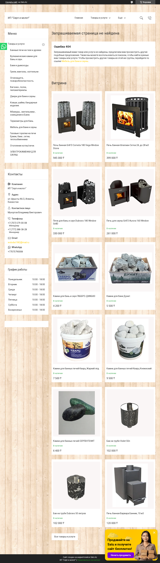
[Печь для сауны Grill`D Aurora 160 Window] (130, 192)
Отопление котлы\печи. (22, 145)
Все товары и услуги (64, 536)
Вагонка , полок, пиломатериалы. (18, 88)
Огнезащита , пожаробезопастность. (22, 79)
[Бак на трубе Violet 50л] (130, 412)
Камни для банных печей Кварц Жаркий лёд (76, 368)
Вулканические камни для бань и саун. (23, 58)
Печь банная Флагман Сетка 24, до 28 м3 (128, 145)
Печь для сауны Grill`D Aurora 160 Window (128, 220)
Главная (79, 18)
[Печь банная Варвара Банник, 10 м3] (130, 485)
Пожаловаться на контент (88, 560)
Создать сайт (11, 2)
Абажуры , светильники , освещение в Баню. (22, 113)
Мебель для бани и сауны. (75, 61)
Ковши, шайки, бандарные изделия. (23, 104)
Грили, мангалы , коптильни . (24, 71)
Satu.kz (94, 557)
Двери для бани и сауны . (23, 96)
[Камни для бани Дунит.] (130, 268)
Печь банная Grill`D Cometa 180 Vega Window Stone (76, 147)
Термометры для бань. (22, 121)
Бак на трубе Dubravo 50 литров (69, 513)
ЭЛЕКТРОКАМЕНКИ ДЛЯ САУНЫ (23, 153)
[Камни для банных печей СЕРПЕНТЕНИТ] (76, 412)
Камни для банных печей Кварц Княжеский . (129, 368)
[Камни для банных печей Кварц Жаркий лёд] (76, 340)
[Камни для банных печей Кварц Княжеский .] (130, 340)
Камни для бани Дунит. (119, 296)
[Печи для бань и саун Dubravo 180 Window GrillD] (76, 192)
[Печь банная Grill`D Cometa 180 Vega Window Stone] (76, 117)
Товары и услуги (99, 18)
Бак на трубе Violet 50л (118, 441)
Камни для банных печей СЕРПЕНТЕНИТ (74, 441)
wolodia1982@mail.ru (18, 242)
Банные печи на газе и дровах (25, 50)
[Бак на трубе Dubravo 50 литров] (76, 485)
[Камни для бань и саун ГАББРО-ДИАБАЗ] (76, 268)
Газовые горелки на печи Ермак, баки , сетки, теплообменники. (23, 136)
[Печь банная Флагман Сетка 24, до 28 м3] (130, 117)
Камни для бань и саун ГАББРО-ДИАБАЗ (74, 296)
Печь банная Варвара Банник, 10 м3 (125, 513)
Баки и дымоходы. (19, 65)
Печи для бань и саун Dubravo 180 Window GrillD (74, 222)
